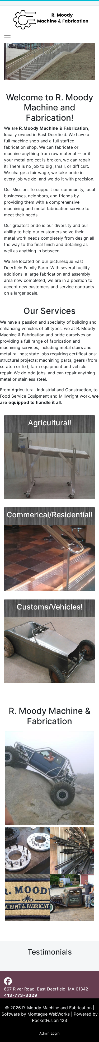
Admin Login (49, 1033)
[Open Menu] (7, 37)
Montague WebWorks (48, 1014)
